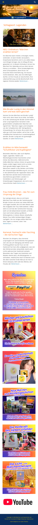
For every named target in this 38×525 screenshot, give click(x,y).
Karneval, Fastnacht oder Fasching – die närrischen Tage (19, 233)
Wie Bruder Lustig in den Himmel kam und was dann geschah (18, 110)
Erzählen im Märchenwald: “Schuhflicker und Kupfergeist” (17, 148)
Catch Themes (24, 521)
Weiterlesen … (24, 81)
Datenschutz (30, 519)
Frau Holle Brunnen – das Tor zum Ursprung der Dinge (19, 193)
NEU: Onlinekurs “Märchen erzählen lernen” (15, 50)
